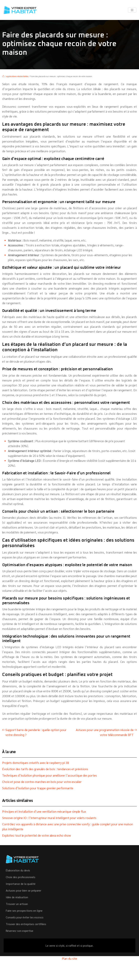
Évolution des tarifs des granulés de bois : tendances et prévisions (45, 769)
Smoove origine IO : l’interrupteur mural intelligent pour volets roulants (49, 818)
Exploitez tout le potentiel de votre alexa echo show (36, 835)
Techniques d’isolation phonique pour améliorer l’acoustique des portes (49, 775)
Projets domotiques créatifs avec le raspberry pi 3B (35, 763)
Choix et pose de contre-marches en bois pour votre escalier (42, 782)
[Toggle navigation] (132, 10)
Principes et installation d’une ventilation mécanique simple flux (44, 811)
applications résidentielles (17, 76)
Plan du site (69, 958)
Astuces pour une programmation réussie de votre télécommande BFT (105, 732)
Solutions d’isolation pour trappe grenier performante (37, 788)
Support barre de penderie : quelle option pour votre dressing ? (35, 732)
